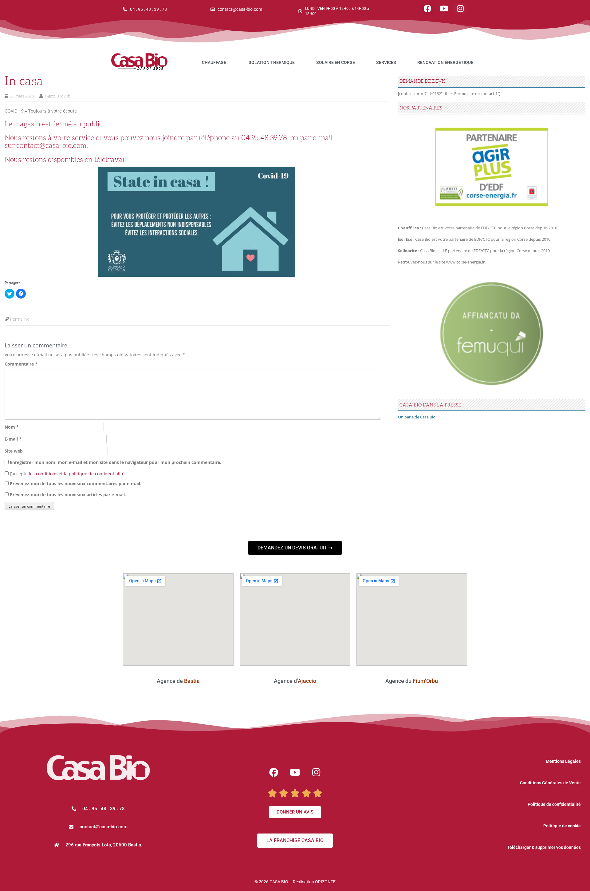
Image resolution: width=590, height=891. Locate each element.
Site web (14, 451)
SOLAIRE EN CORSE (335, 62)
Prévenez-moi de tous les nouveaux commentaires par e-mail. (75, 483)
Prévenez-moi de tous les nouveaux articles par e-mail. (68, 494)
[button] (98, 827)
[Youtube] (444, 8)
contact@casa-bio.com (51, 145)
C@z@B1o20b (57, 96)
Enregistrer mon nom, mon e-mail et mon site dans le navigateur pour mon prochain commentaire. (115, 462)
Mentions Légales (563, 761)
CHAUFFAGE (214, 62)
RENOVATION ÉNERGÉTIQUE (445, 62)
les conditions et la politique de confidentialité (76, 474)
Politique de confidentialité (554, 804)
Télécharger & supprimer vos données (544, 847)
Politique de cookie (562, 825)
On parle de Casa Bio (416, 417)
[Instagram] (460, 8)
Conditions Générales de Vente (550, 782)
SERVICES (386, 62)
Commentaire (21, 364)
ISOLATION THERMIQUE (271, 62)
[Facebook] (428, 8)
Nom (12, 427)
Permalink (19, 319)
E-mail (13, 439)
